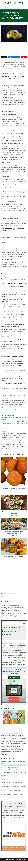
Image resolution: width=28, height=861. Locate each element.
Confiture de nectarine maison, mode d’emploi (14, 557)
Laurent (3, 431)
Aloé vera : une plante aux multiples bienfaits (12, 769)
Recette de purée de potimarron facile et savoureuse (14, 489)
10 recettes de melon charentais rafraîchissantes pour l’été (14, 532)
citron (11, 60)
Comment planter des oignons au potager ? (12, 794)
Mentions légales (16, 859)
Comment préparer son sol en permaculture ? (12, 797)
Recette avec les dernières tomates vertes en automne (14, 512)
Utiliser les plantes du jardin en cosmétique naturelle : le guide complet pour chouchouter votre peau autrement (13, 774)
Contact (24, 859)
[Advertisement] (14, 49)
